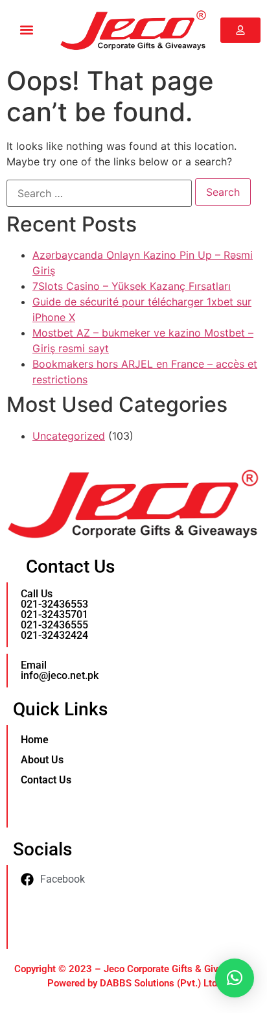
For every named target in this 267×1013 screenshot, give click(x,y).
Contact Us (46, 780)
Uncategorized (68, 435)
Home (35, 739)
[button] (27, 30)
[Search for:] (99, 193)
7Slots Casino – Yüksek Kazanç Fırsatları (131, 286)
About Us (42, 760)
